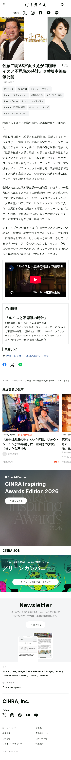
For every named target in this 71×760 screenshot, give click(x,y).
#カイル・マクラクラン (32, 101)
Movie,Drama (18, 380)
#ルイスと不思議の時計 (14, 107)
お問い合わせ (41, 738)
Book (58, 671)
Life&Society (10, 675)
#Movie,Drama (11, 101)
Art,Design (18, 671)
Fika (4, 687)
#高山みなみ (37, 95)
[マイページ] (3, 4)
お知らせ (6, 738)
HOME (5, 380)
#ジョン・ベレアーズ (39, 107)
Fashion (43, 675)
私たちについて (9, 728)
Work (23, 675)
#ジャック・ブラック (40, 89)
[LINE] (56, 13)
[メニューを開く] (67, 4)
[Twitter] (25, 13)
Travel (32, 675)
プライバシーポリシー (12, 743)
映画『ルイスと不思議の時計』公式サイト (29, 356)
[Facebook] (40, 13)
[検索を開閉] (62, 4)
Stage (49, 671)
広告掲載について (43, 733)
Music (6, 671)
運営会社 (39, 728)
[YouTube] (48, 13)
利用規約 (39, 743)
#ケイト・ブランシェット (15, 95)
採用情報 (6, 733)
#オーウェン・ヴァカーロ (15, 113)
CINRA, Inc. (16, 701)
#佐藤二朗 (22, 89)
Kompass (15, 687)
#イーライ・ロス (54, 95)
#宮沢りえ (8, 89)
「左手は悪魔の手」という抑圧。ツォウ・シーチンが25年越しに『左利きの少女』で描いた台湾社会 (30, 444)
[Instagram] (33, 13)
